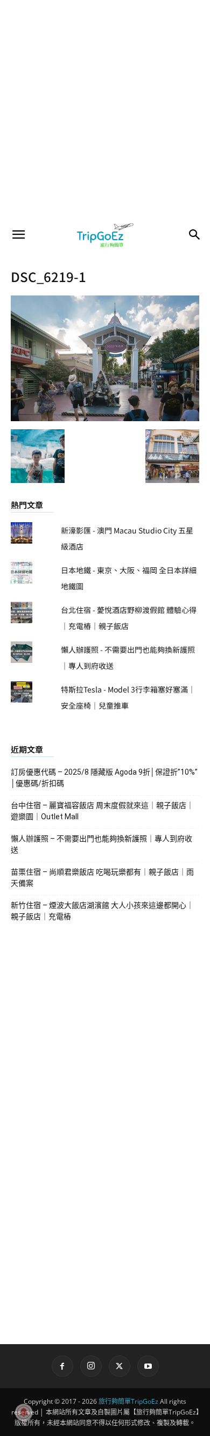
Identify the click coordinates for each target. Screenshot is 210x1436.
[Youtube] (148, 1366)
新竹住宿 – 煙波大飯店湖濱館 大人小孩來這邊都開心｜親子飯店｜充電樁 (102, 911)
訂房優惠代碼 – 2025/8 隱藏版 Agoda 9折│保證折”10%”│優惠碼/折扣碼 (104, 778)
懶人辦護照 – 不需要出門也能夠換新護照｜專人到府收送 (101, 844)
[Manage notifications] (23, 1412)
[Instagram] (91, 1366)
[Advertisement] (105, 110)
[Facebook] (62, 1366)
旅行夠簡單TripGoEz (128, 1401)
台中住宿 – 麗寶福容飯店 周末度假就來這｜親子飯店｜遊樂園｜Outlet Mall (102, 811)
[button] (18, 234)
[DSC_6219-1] (105, 418)
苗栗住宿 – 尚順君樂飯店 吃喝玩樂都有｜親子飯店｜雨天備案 (102, 877)
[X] (119, 1366)
